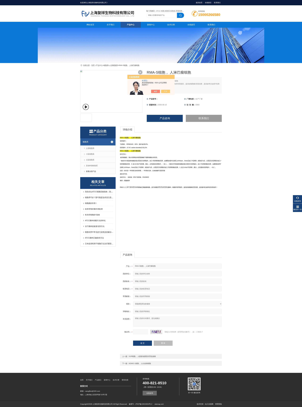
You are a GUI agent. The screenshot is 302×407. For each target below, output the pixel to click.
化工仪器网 (209, 404)
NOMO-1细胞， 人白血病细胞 (140, 363)
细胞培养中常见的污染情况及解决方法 (99, 232)
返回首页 (199, 3)
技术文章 (171, 25)
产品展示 (98, 380)
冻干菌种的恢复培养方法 (94, 226)
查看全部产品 (91, 171)
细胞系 (106, 65)
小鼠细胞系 (90, 154)
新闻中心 (151, 25)
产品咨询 (165, 118)
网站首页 (90, 25)
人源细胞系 (113, 65)
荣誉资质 (125, 380)
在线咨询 (149, 393)
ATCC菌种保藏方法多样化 (95, 221)
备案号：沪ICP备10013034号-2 (141, 404)
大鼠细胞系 (90, 160)
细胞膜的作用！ (91, 203)
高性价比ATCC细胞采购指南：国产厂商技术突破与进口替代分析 (99, 192)
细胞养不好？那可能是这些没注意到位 (99, 197)
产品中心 (130, 25)
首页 (93, 65)
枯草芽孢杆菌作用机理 (94, 209)
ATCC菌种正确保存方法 (94, 238)
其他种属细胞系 (92, 166)
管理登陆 (218, 404)
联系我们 (217, 3)
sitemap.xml (159, 404)
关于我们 (110, 25)
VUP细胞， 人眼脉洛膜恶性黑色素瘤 (142, 356)
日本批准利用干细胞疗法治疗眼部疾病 (99, 244)
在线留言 (208, 3)
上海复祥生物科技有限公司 (97, 3)
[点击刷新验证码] (156, 332)
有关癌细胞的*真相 (92, 215)
